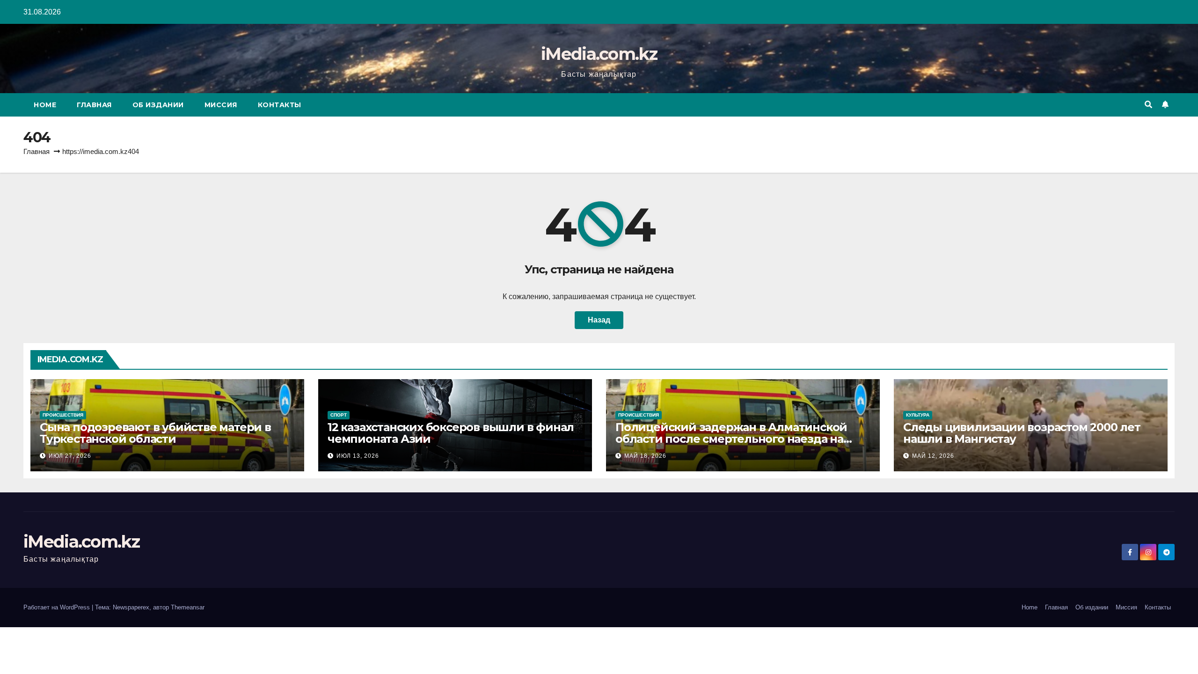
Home (45, 105)
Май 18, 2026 (645, 456)
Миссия (221, 105)
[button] (1148, 105)
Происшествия (63, 415)
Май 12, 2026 (933, 456)
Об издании (158, 105)
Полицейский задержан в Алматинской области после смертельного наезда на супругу (731, 438)
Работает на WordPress (57, 607)
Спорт (338, 415)
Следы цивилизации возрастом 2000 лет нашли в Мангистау (1021, 433)
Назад (599, 320)
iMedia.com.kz (599, 54)
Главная (94, 105)
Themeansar (188, 607)
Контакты (279, 105)
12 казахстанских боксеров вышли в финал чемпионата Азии (451, 433)
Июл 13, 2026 (357, 456)
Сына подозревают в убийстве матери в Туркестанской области (155, 433)
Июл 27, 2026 (70, 456)
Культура (917, 415)
